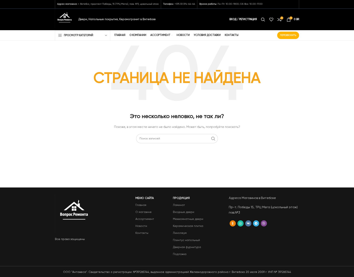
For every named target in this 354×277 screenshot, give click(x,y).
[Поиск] (263, 19)
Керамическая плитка (188, 226)
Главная (140, 205)
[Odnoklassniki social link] (233, 223)
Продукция (181, 198)
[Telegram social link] (256, 223)
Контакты (141, 233)
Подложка (179, 254)
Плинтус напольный (186, 240)
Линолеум (180, 233)
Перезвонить (288, 35)
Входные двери (183, 212)
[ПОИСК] (213, 138)
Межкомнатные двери (188, 219)
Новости (141, 226)
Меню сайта (144, 198)
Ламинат (179, 205)
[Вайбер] (264, 223)
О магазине (143, 212)
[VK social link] (248, 223)
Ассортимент (144, 219)
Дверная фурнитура (187, 247)
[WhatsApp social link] (240, 223)
